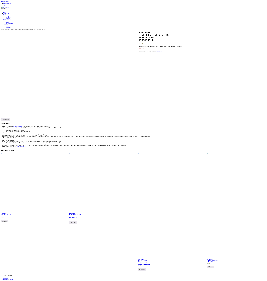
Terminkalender (9, 23)
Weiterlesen (4, 221)
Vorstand (8, 18)
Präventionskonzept (17, 126)
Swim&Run (6, 13)
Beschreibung (6, 119)
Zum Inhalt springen (5, 1)
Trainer (7, 22)
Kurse (4, 12)
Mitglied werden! (7, 3)
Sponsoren (8, 27)
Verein (4, 14)
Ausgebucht (7, 29)
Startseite (2, 29)
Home (4, 11)
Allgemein (5, 24)
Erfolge (7, 16)
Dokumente (8, 17)
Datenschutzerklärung (8, 279)
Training (5, 21)
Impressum (5, 278)
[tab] (5, 119)
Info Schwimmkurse (21, 146)
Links (7, 26)
